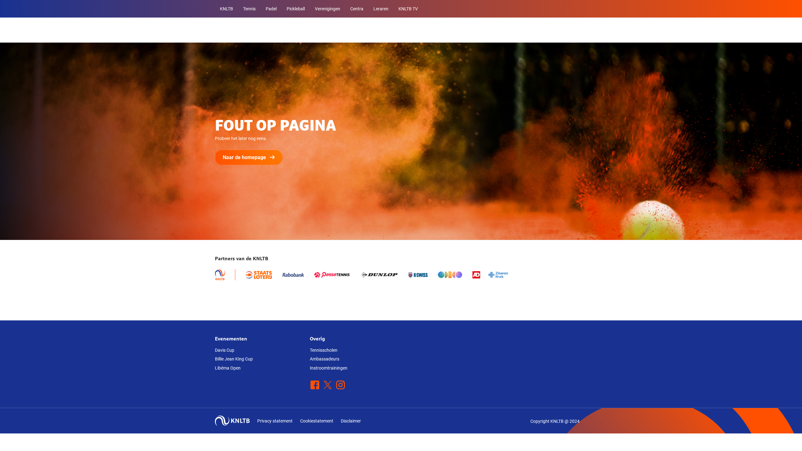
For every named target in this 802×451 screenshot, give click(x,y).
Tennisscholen (323, 350)
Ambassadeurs (324, 358)
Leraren (380, 8)
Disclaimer (351, 420)
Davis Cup (224, 350)
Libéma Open (228, 368)
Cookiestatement (316, 420)
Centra (356, 8)
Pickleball (296, 8)
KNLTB (226, 8)
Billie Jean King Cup (234, 358)
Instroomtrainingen (328, 368)
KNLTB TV (408, 8)
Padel (271, 8)
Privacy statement (275, 420)
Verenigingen (327, 8)
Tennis (249, 8)
